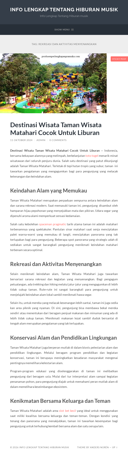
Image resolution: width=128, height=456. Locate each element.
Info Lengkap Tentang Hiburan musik (64, 9)
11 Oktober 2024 (21, 140)
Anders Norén (99, 447)
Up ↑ (115, 447)
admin (41, 140)
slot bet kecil (67, 410)
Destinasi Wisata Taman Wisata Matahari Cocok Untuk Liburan (56, 128)
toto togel (92, 155)
